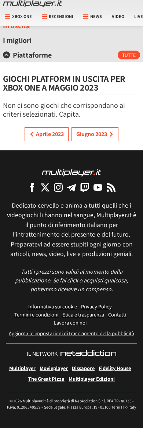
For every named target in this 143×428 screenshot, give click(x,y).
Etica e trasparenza (83, 314)
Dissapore (83, 368)
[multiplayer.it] (71, 172)
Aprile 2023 (50, 134)
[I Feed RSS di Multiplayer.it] (111, 187)
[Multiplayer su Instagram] (58, 187)
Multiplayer (22, 368)
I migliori (17, 40)
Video (118, 16)
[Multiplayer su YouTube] (98, 187)
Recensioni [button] (61, 16)
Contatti (117, 314)
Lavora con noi (70, 322)
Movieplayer (54, 368)
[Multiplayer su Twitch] (84, 187)
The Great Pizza (46, 378)
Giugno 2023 (91, 134)
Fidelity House (115, 368)
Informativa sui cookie (52, 306)
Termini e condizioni (36, 314)
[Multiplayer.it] (32, 3)
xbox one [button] (22, 16)
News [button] (96, 16)
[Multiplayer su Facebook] (31, 187)
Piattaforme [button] (32, 55)
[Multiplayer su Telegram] (71, 187)
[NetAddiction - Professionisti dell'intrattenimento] (88, 354)
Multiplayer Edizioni (92, 378)
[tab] (71, 55)
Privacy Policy (96, 306)
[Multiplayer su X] (45, 187)
